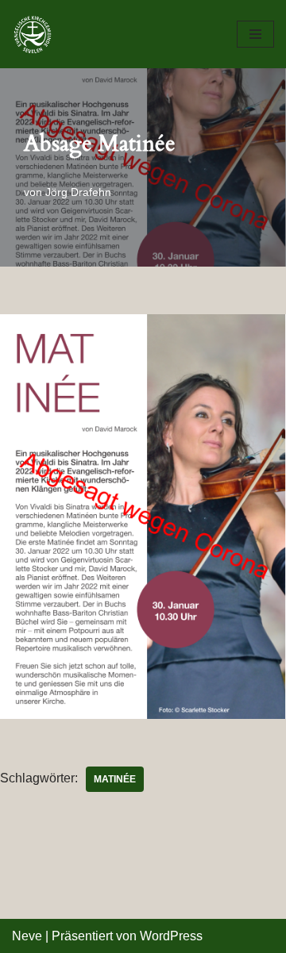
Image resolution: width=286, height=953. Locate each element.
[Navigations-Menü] (255, 34)
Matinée (115, 779)
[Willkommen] (37, 34)
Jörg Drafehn (78, 192)
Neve (27, 936)
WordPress (171, 936)
